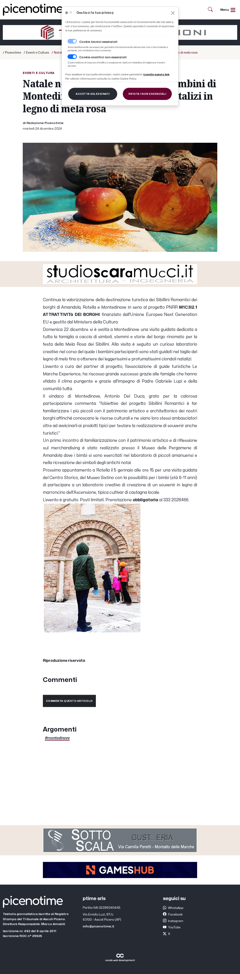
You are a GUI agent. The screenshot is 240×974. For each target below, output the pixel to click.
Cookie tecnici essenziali (98, 41)
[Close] (172, 13)
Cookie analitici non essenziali (103, 57)
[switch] (72, 56)
